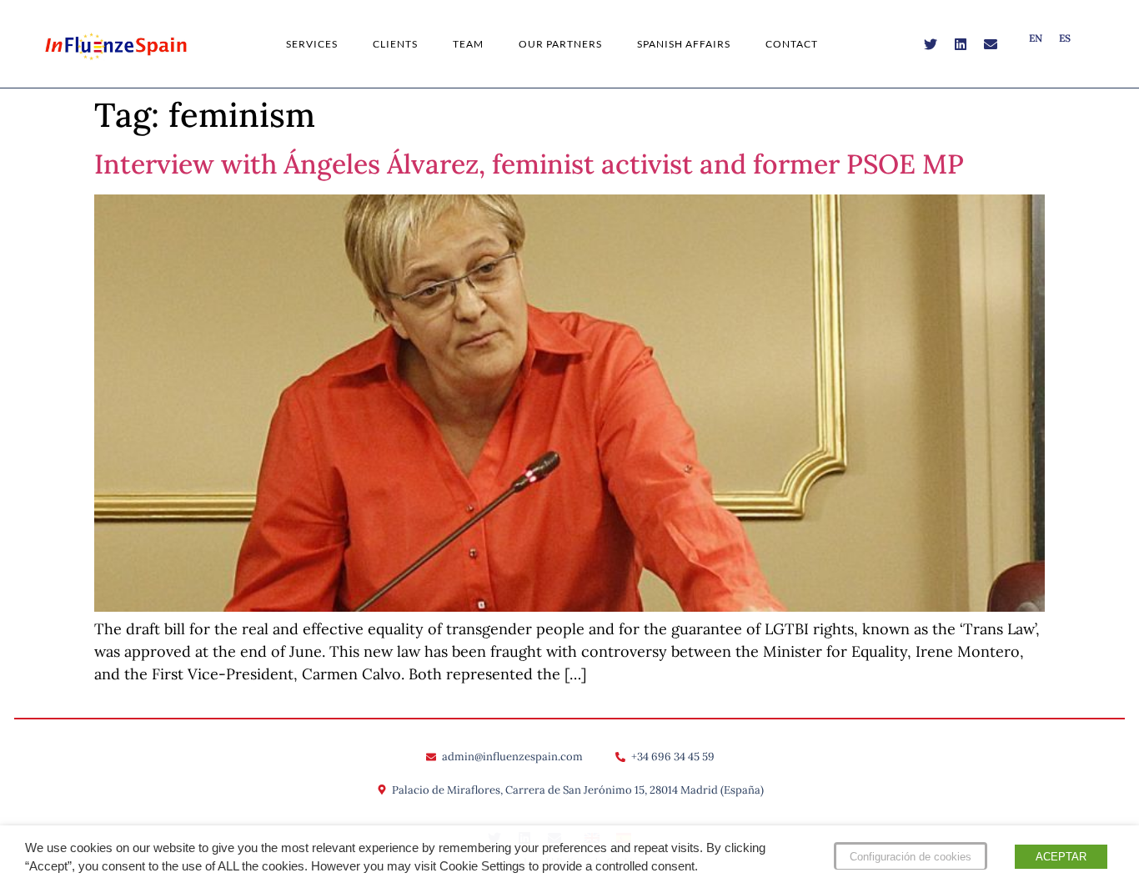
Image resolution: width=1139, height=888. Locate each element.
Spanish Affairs (683, 44)
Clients (395, 44)
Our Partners (560, 44)
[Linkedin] (960, 44)
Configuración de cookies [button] (910, 856)
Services (312, 44)
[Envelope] (990, 44)
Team (468, 44)
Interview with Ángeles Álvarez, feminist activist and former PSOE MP (529, 164)
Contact (791, 44)
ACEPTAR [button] (1061, 856)
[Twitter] (930, 44)
